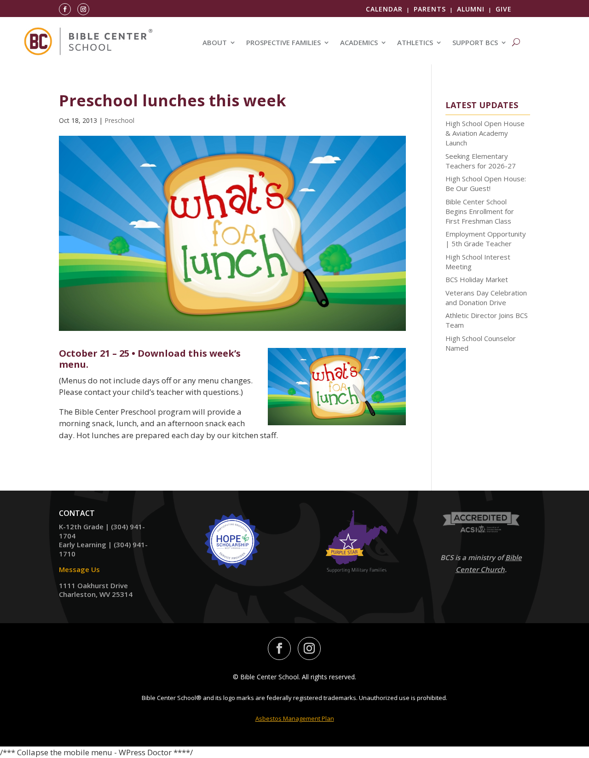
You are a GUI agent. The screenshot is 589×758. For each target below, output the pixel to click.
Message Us (79, 569)
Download (162, 353)
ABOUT (214, 43)
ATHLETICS (415, 43)
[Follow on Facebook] (65, 9)
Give (504, 9)
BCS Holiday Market (476, 279)
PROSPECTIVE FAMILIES (283, 43)
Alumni (471, 9)
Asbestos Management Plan (294, 718)
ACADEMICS (359, 43)
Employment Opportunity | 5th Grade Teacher (485, 238)
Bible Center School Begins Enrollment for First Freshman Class (479, 211)
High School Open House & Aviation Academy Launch (485, 133)
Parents (430, 9)
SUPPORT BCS (475, 43)
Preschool (119, 120)
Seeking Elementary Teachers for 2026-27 (480, 160)
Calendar (384, 9)
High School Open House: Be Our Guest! (485, 183)
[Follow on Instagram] (83, 9)
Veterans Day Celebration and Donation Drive (486, 297)
